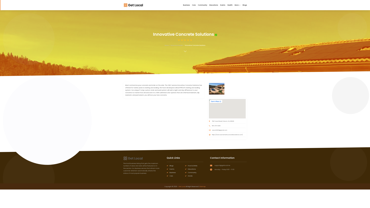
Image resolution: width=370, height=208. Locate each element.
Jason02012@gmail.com (219, 130)
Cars (194, 5)
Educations (213, 5)
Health (230, 5)
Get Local (182, 186)
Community (202, 5)
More (237, 5)
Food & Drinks (192, 166)
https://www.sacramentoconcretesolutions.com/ (227, 135)
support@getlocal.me (222, 165)
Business (186, 5)
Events (222, 5)
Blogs (245, 5)
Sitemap (203, 186)
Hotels (190, 176)
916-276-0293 (216, 126)
